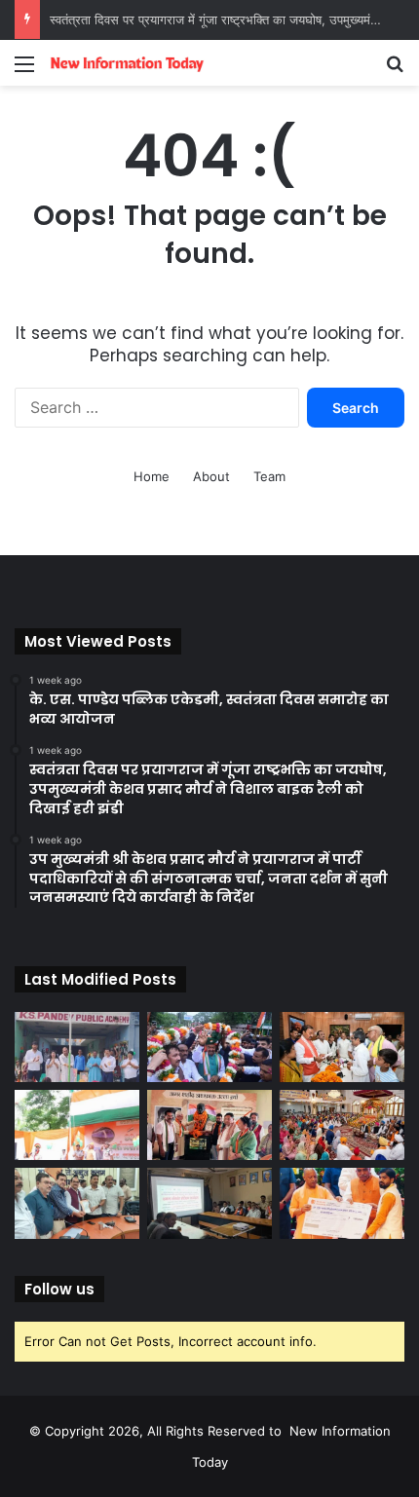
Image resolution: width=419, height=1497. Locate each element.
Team (269, 476)
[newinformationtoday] (127, 63)
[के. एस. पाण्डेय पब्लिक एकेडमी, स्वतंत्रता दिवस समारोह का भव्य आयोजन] (77, 1047)
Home (151, 476)
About (211, 476)
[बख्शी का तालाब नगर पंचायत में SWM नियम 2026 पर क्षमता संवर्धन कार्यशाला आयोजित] (209, 1203)
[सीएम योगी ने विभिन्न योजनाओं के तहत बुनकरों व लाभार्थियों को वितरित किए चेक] (342, 1203)
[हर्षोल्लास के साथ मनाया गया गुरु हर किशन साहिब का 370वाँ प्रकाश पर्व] (342, 1125)
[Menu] (24, 71)
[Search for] (394, 71)
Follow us (59, 1289)
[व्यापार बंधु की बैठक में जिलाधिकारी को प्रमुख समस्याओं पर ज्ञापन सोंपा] (77, 1203)
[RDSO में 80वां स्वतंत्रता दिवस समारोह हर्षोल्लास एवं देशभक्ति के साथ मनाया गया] (77, 1125)
